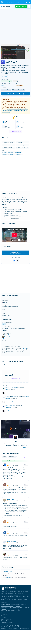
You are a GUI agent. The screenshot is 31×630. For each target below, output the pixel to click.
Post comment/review (24, 456)
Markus (16, 595)
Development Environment (7, 154)
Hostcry (7, 411)
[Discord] (1, 626)
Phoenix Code (8, 337)
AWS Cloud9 (14, 387)
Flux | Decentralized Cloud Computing (13, 402)
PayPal (18, 610)
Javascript (4, 152)
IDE (2, 85)
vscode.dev (7, 339)
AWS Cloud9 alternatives (14, 94)
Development (5, 328)
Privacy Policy (4, 615)
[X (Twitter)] (4, 626)
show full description (15, 218)
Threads (21, 607)
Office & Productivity (14, 328)
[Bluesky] (10, 626)
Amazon (5, 302)
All (4, 456)
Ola (11, 595)
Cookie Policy (4, 617)
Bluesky (17, 607)
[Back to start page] (2, 2)
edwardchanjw (10, 499)
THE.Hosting (8, 407)
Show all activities (8, 415)
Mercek (23, 392)
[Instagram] (15, 626)
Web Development (18, 154)
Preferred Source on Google (7, 622)
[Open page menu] (29, 2)
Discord (18, 606)
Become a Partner (5, 620)
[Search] (26, 2)
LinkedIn (4, 609)
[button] (4, 76)
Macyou (7, 389)
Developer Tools (18, 152)
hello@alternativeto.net (7, 606)
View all (4, 341)
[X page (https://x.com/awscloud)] (17, 260)
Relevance (12, 456)
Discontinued (5, 99)
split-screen (10, 152)
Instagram (26, 607)
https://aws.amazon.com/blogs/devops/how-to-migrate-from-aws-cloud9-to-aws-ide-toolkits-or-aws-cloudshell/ (15, 110)
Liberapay (13, 610)
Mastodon (12, 607)
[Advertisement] (15, 27)
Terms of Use (4, 614)
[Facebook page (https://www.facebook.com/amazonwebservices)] (14, 260)
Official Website (15, 252)
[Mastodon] (7, 626)
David (8, 464)
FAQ (2, 612)
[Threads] (12, 626)
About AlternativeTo (6, 619)
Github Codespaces (9, 335)
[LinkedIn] (18, 626)
